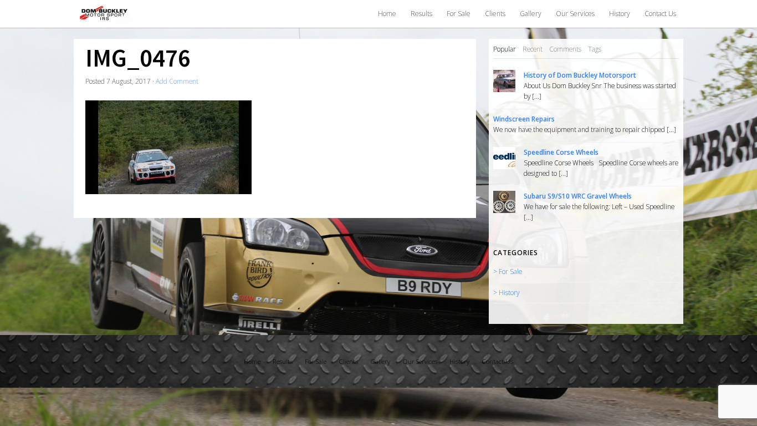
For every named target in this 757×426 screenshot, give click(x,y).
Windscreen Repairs (524, 118)
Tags (594, 48)
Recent (533, 48)
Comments (565, 48)
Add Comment (177, 81)
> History (506, 292)
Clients (495, 13)
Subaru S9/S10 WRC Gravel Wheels (578, 195)
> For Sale (507, 271)
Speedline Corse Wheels (561, 152)
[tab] (504, 49)
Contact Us (660, 13)
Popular (504, 48)
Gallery (530, 13)
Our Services (575, 13)
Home (387, 13)
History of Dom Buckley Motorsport (580, 74)
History (619, 13)
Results (421, 13)
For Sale (458, 13)
